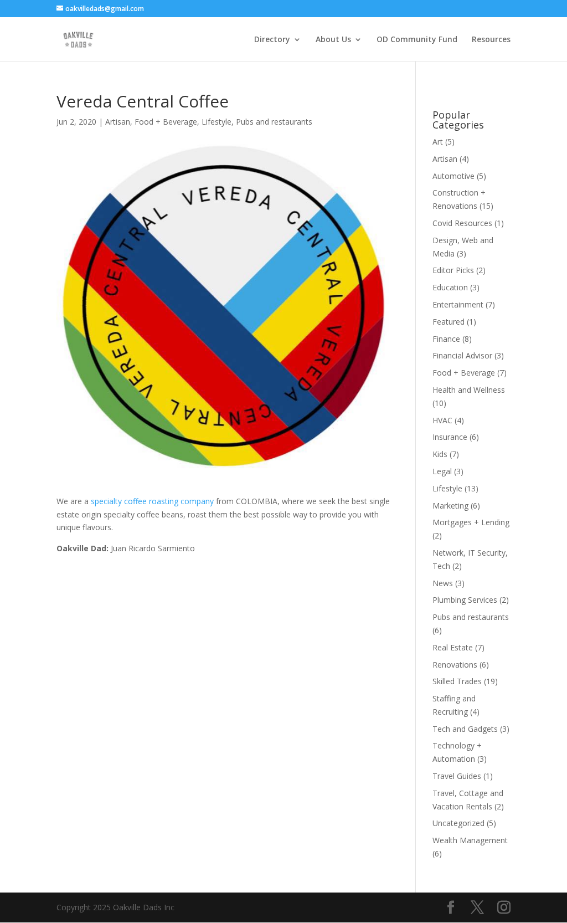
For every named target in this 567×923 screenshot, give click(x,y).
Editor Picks (453, 270)
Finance (446, 339)
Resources (491, 39)
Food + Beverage (166, 121)
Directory (272, 39)
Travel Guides (456, 776)
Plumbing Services (464, 599)
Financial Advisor (462, 355)
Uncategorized (458, 823)
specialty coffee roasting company (153, 501)
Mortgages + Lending (470, 522)
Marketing (450, 505)
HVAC (442, 420)
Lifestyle (216, 121)
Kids (439, 454)
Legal (442, 471)
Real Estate (452, 647)
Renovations (454, 664)
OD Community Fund (417, 39)
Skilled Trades (457, 681)
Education (450, 287)
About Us (333, 39)
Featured (448, 321)
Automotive (453, 176)
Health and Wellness (468, 389)
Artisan (117, 121)
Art (437, 141)
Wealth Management (470, 840)
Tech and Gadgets (465, 729)
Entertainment (457, 304)
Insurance (449, 437)
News (442, 583)
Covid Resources (462, 223)
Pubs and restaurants (274, 121)
